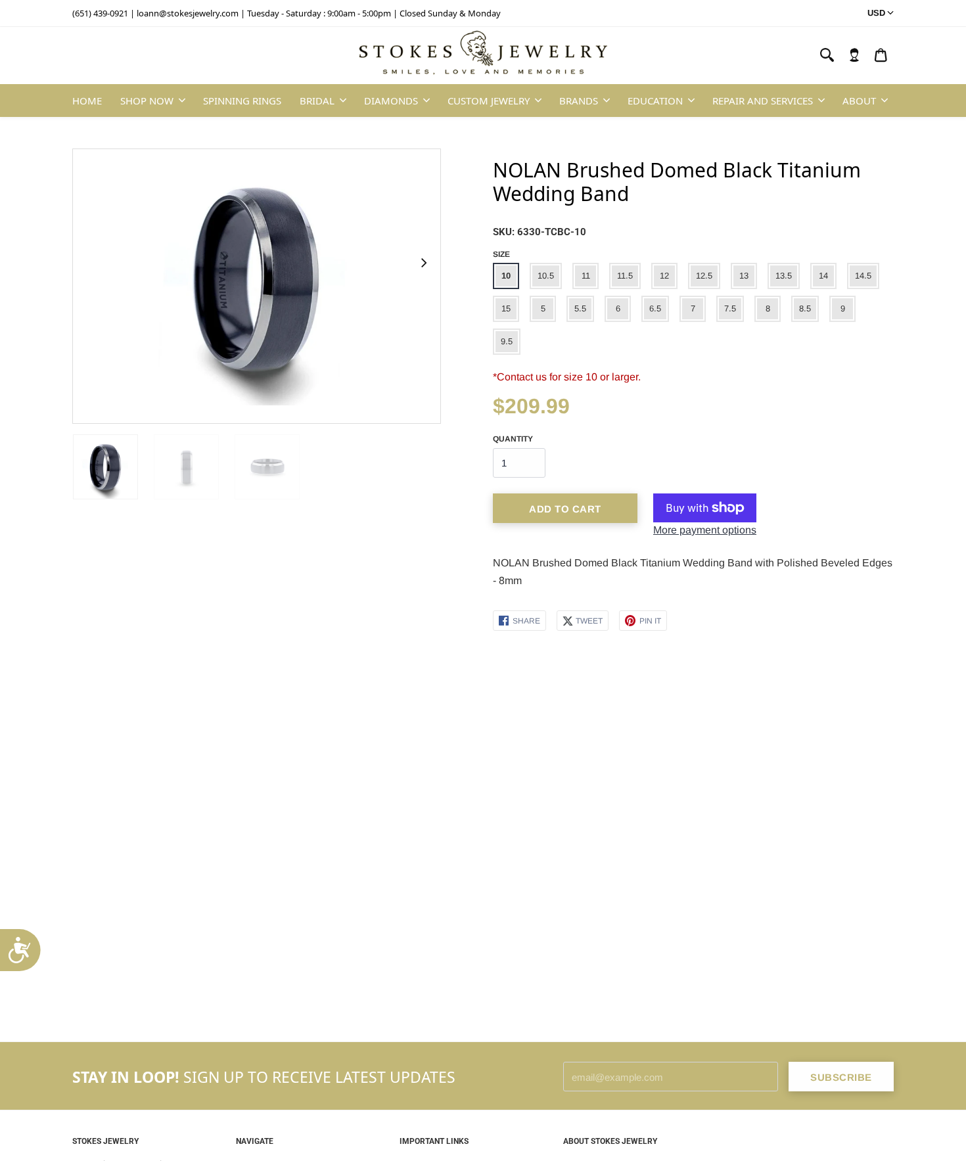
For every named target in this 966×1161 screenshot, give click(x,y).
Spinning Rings (242, 100)
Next (423, 263)
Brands (578, 100)
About (859, 100)
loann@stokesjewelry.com (188, 13)
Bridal (317, 100)
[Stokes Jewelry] (483, 56)
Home (87, 100)
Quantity (513, 439)
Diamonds (391, 100)
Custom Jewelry (489, 100)
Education (655, 100)
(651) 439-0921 (100, 13)
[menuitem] (854, 55)
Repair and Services (762, 100)
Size (501, 254)
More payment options (704, 529)
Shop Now (146, 100)
